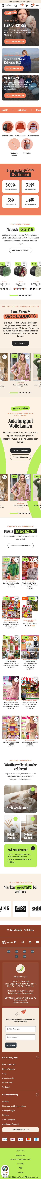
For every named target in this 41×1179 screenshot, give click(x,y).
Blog (4, 1073)
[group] (13, 909)
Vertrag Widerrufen (21, 1129)
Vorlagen (6, 1087)
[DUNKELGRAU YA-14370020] (39, 289)
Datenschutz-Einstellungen (20, 1159)
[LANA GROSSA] (20, 27)
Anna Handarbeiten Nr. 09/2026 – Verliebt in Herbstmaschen (29, 704)
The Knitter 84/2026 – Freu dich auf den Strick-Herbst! (30, 585)
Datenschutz (20, 1155)
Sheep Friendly (8, 1069)
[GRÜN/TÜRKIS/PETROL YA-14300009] (23, 289)
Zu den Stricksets (20, 450)
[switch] (5, 1175)
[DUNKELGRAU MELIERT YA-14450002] (7, 289)
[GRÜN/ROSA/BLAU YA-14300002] (20, 289)
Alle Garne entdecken (20, 250)
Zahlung (5, 1115)
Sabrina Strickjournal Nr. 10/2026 (11, 584)
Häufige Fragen (8, 1110)
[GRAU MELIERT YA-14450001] (1, 289)
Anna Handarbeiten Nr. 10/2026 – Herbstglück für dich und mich (11, 624)
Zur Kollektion (20, 343)
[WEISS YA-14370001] (36, 289)
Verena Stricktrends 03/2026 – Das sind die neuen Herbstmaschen (11, 704)
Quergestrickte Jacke (20, 385)
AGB (20, 1168)
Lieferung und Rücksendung (14, 1106)
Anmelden (10, 1045)
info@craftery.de (20, 977)
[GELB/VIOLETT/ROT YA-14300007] (14, 289)
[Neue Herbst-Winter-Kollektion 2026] (20, 60)
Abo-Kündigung (8, 1119)
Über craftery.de (9, 1064)
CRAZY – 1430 (20, 284)
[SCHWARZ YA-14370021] (33, 289)
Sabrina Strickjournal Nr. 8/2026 (30, 743)
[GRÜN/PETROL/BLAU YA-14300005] (17, 289)
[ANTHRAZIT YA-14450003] (4, 289)
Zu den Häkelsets (20, 457)
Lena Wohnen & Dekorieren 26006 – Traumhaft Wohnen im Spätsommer (30, 664)
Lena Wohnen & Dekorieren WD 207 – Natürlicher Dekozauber (11, 663)
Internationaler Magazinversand (20, 1)
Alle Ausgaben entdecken (21, 546)
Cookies (20, 1164)
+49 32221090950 (21, 981)
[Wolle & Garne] (20, 87)
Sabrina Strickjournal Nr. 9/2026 (11, 743)
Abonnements (8, 1078)
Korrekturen (7, 1082)
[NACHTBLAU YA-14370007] (30, 289)
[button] (14, 295)
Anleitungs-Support (10, 1124)
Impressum (20, 1151)
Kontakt (5, 1101)
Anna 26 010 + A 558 (30, 624)
